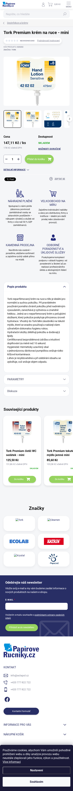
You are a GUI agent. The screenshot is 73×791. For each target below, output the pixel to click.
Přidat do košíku (36, 159)
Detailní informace (15, 169)
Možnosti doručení (49, 149)
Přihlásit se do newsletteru (21, 627)
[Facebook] (7, 699)
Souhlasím (36, 781)
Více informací (12, 762)
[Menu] (68, 4)
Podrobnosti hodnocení (48, 40)
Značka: (10, 50)
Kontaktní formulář (21, 711)
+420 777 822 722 (21, 682)
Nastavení (36, 770)
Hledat (65, 14)
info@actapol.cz (20, 675)
